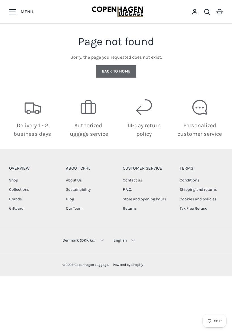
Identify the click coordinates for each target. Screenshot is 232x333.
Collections (19, 189)
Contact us (132, 180)
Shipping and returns (198, 189)
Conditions (189, 180)
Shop (13, 180)
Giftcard (16, 208)
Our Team (74, 208)
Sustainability (78, 189)
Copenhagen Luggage (91, 265)
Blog (70, 199)
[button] (219, 12)
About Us (74, 180)
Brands (15, 199)
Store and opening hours (144, 199)
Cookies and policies (198, 199)
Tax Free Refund (193, 208)
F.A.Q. (127, 189)
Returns (130, 208)
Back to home (116, 71)
